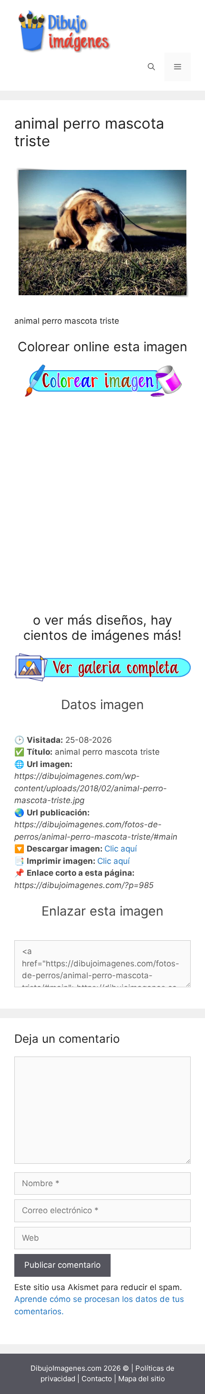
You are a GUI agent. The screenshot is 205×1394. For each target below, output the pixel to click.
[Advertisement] (102, 507)
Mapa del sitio (141, 1378)
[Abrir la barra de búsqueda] (151, 67)
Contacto (97, 1378)
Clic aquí (120, 848)
